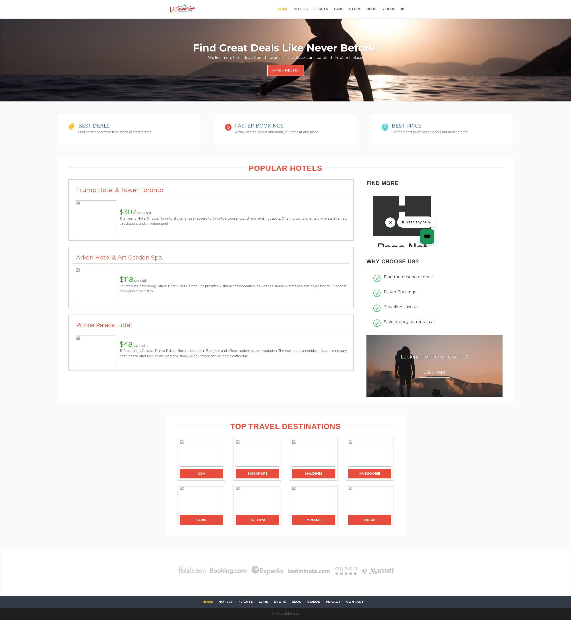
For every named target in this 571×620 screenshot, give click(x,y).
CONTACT (355, 602)
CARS (338, 9)
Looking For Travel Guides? (434, 357)
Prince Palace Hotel (104, 325)
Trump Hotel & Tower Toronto (119, 190)
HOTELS (301, 9)
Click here (434, 372)
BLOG (372, 9)
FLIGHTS (321, 9)
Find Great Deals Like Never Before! (285, 48)
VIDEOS (388, 9)
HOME (283, 9)
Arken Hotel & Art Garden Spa (119, 257)
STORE (355, 9)
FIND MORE (285, 70)
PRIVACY (333, 602)
